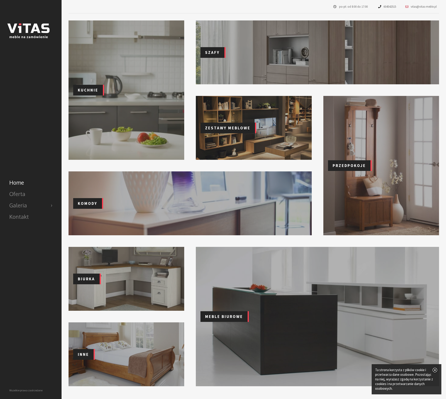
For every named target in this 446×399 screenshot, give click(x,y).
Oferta (17, 193)
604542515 (390, 7)
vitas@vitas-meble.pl (424, 7)
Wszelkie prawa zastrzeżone (26, 390)
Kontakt (19, 216)
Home (16, 182)
